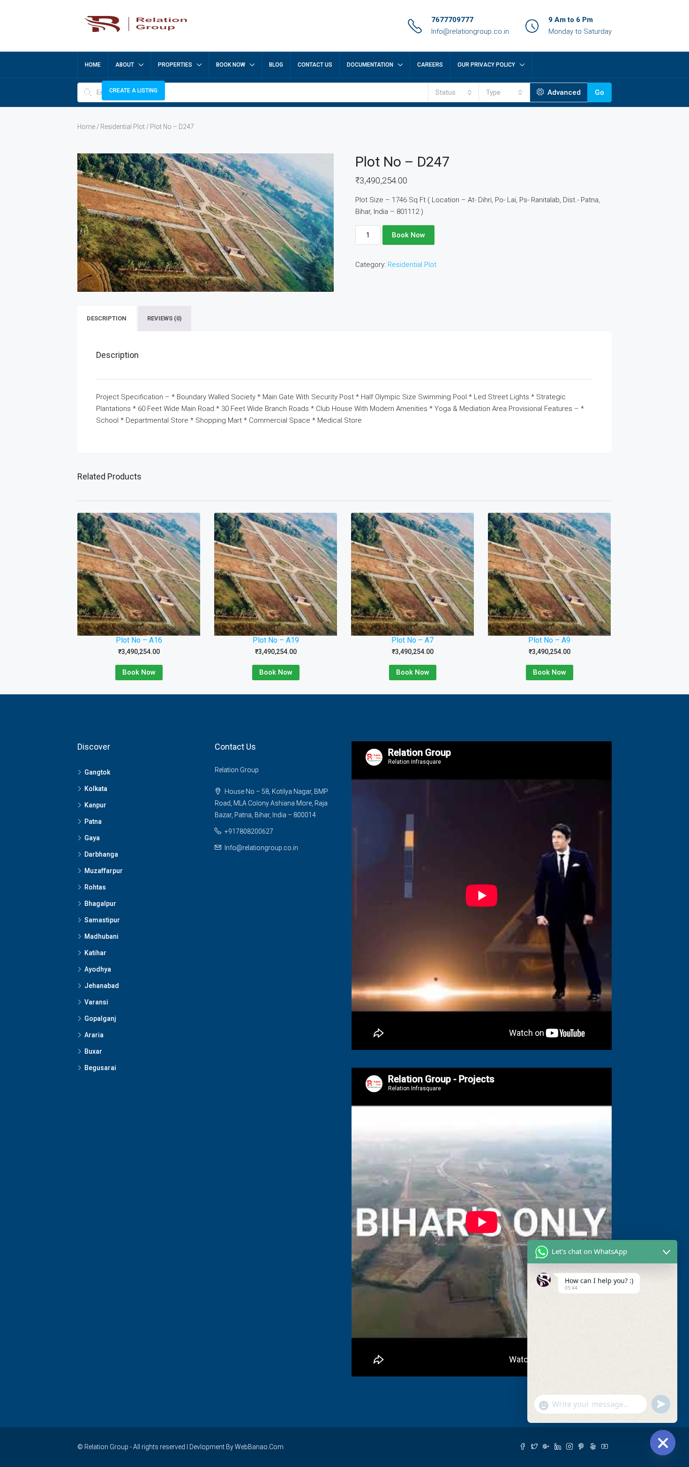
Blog (276, 64)
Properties (175, 64)
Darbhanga (101, 854)
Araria (94, 1035)
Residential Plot (122, 126)
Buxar (93, 1051)
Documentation (370, 64)
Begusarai (100, 1068)
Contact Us (315, 64)
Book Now (230, 64)
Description (107, 318)
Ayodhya (97, 969)
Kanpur (95, 805)
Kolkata (95, 788)
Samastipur (102, 920)
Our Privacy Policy (486, 64)
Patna (93, 821)
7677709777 (452, 19)
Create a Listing (133, 90)
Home (93, 64)
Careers (430, 64)
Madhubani (101, 936)
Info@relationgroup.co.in (470, 31)
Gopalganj (100, 1018)
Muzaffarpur (103, 870)
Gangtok (97, 772)
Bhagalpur (100, 903)
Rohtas (95, 887)
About (124, 64)
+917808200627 (249, 831)
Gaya (92, 838)
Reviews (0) (164, 318)
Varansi (96, 1002)
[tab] (106, 318)
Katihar (95, 953)
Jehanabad (101, 985)
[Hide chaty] (662, 1442)
